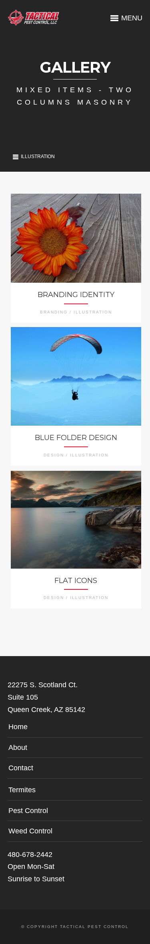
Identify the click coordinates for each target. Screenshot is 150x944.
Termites (22, 790)
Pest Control (28, 811)
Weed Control (30, 831)
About (17, 748)
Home (18, 727)
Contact (20, 768)
